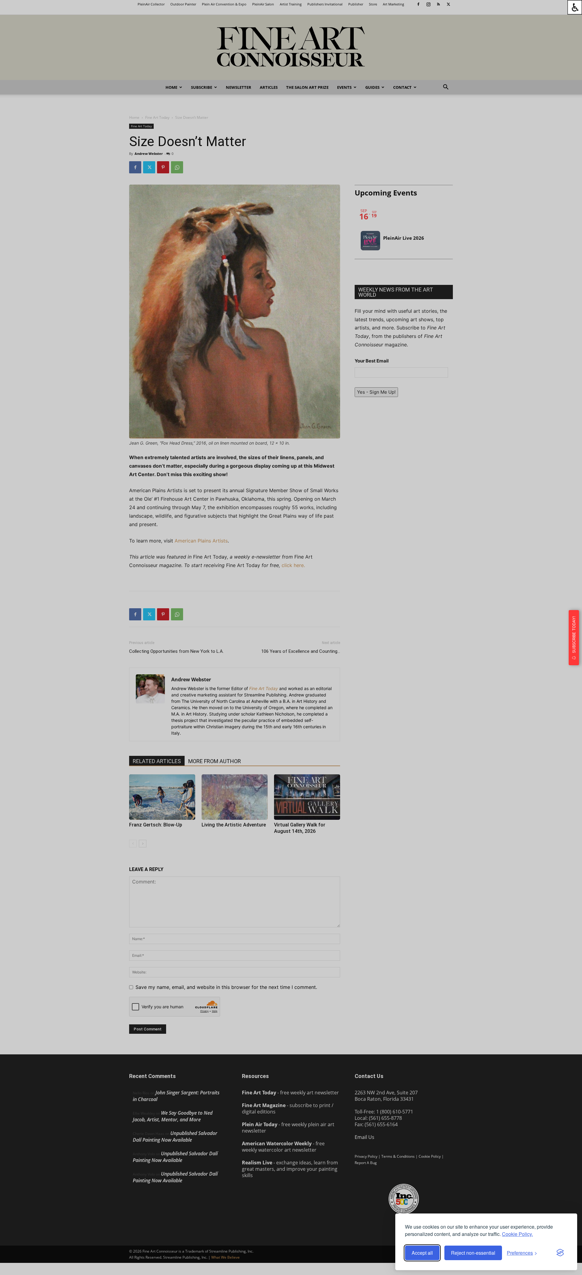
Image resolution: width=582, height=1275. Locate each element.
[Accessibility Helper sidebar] (574, 7)
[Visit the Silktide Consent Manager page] (560, 1253)
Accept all (422, 1252)
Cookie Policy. (517, 1233)
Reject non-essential (473, 1252)
